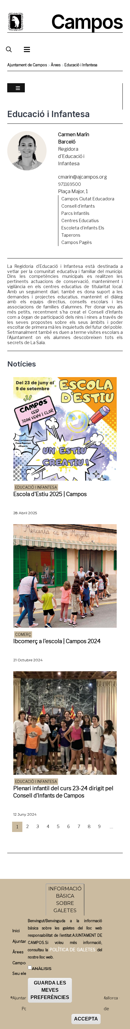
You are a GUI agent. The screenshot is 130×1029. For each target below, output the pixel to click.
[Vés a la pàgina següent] (60, 838)
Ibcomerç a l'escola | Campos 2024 (57, 641)
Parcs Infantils (75, 213)
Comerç (23, 634)
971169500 (69, 184)
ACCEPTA (86, 1018)
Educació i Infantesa (36, 487)
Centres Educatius (80, 220)
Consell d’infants (78, 206)
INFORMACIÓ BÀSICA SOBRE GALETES (65, 899)
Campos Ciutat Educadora (87, 198)
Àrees (55, 65)
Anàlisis (41, 968)
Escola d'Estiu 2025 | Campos (50, 494)
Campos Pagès (76, 242)
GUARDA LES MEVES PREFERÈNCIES (50, 990)
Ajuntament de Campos (27, 65)
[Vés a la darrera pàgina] (70, 838)
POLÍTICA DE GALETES (73, 949)
